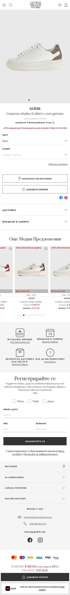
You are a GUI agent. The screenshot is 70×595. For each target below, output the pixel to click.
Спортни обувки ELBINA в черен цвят (37, 301)
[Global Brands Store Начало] (35, 4)
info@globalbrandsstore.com (38, 517)
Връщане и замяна (15, 221)
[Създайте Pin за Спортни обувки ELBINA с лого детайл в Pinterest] (66, 199)
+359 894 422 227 (38, 523)
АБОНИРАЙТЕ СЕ (35, 441)
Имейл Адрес (10, 409)
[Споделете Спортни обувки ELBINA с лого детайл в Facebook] (61, 199)
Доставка (9, 209)
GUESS (35, 108)
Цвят (5, 135)
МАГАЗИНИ (11, 466)
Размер (6, 149)
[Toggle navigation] (4, 5)
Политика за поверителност (41, 454)
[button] (18, 315)
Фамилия (41, 423)
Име (5, 423)
